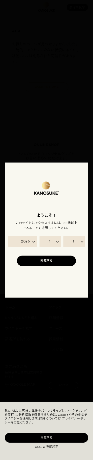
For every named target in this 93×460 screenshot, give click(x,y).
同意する (46, 438)
